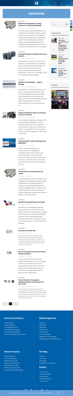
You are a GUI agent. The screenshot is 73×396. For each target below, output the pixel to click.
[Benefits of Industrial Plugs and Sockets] (9, 202)
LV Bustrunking (8, 323)
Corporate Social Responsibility (60, 99)
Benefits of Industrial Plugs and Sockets (31, 202)
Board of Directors (9, 356)
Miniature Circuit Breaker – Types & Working (30, 83)
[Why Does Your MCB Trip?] (9, 231)
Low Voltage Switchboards (12, 332)
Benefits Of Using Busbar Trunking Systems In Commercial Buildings (29, 24)
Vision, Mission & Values (11, 365)
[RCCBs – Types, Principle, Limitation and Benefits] (54, 70)
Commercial (43, 330)
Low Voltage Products (11, 327)
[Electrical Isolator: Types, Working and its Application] (9, 142)
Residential (42, 325)
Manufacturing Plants (11, 361)
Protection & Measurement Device (15, 334)
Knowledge (21, 21)
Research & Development (12, 368)
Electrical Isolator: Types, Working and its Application (32, 142)
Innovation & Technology (47, 363)
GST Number (43, 372)
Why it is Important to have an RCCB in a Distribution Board (32, 253)
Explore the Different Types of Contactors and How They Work (32, 114)
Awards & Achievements (11, 363)
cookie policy (48, 393)
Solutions (42, 356)
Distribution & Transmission (47, 337)
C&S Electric (21, 28)
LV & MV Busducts (9, 325)
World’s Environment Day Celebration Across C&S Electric (63, 60)
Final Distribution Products (12, 330)
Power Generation (45, 334)
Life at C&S (61, 38)
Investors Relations (45, 374)
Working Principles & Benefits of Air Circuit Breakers (32, 55)
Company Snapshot (10, 358)
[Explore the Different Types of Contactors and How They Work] (9, 114)
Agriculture (42, 327)
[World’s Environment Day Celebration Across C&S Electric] (54, 57)
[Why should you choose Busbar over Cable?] (9, 173)
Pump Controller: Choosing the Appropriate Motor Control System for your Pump (31, 282)
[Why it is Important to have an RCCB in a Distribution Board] (9, 252)
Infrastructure (43, 332)
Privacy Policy (43, 376)
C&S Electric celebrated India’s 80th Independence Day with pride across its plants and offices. (63, 45)
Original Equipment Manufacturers (50, 339)
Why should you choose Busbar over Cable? (30, 173)
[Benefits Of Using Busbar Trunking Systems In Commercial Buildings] (9, 25)
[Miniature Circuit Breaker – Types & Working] (9, 84)
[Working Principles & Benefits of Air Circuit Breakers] (9, 55)
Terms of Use (43, 381)
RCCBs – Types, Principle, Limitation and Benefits (62, 73)
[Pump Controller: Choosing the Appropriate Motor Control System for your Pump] (9, 281)
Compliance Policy (45, 379)
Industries (42, 323)
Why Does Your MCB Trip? (27, 231)
